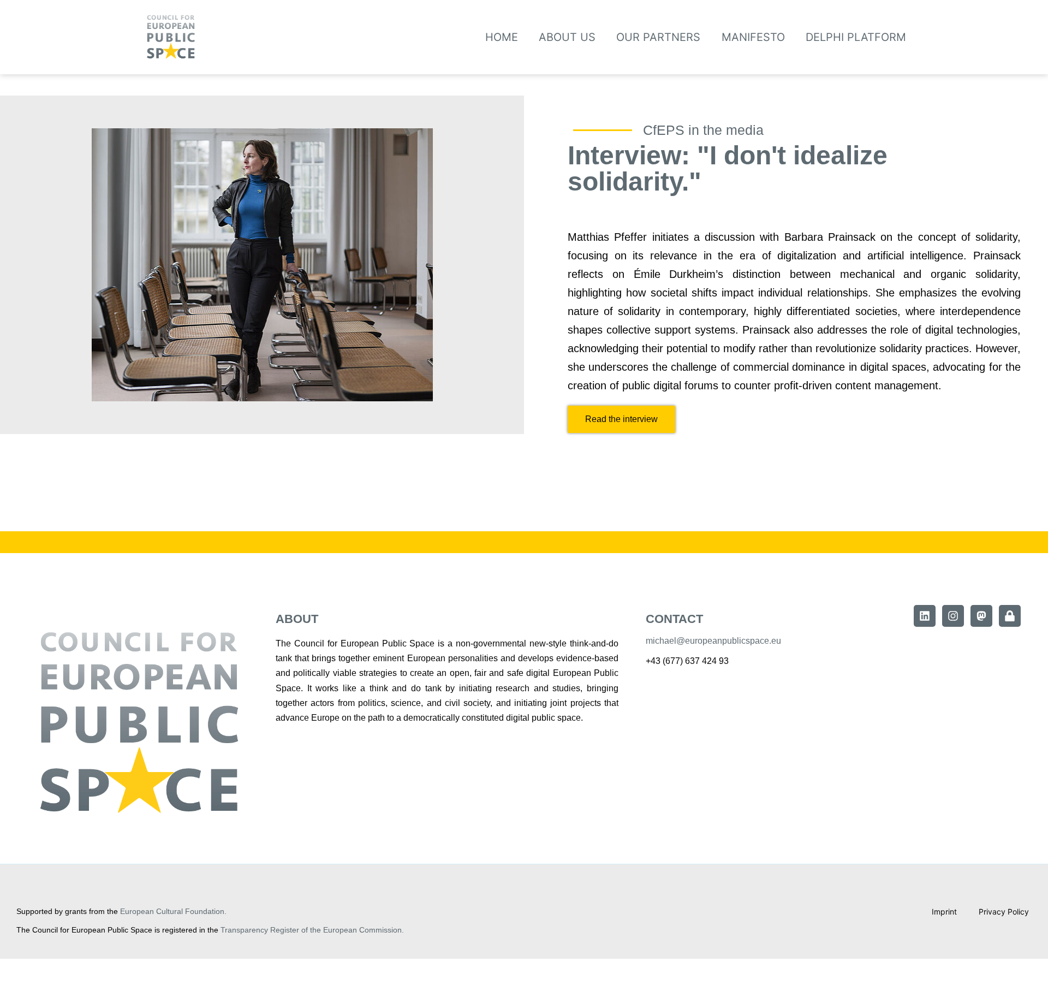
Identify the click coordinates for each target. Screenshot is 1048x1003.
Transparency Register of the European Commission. (312, 929)
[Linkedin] (925, 616)
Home (501, 37)
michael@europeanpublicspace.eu (713, 640)
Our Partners (658, 37)
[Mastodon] (981, 616)
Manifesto (753, 37)
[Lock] (1010, 616)
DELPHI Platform (856, 37)
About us (567, 37)
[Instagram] (953, 616)
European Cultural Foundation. (173, 911)
